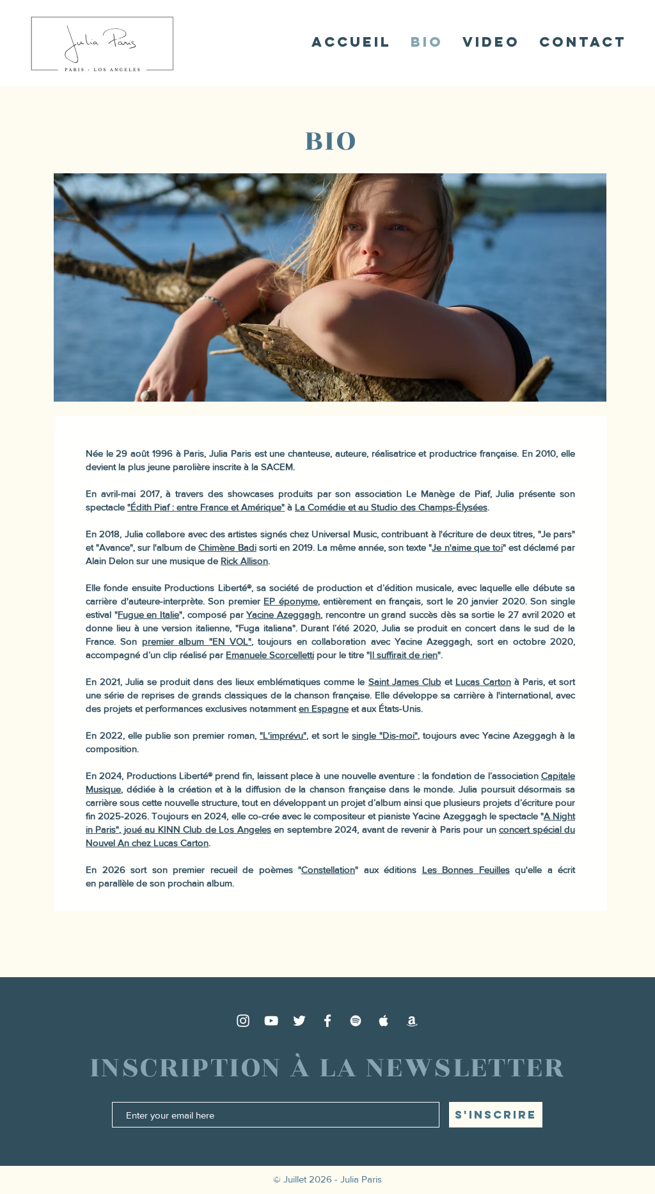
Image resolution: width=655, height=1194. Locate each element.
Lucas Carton (483, 681)
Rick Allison (244, 560)
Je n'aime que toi (467, 547)
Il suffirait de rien (404, 654)
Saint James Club (404, 681)
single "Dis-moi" (385, 735)
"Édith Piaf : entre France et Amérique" (206, 506)
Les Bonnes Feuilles (466, 869)
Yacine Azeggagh (283, 614)
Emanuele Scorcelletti (270, 654)
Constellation (328, 869)
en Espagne (324, 708)
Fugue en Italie (148, 614)
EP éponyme (291, 600)
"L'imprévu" (283, 735)
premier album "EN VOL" (196, 641)
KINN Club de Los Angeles (214, 829)
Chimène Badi (227, 547)
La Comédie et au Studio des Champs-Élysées (391, 506)
